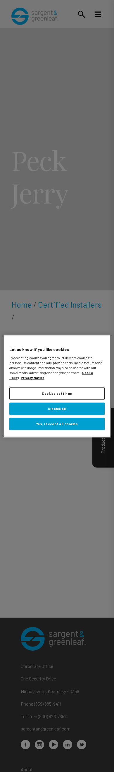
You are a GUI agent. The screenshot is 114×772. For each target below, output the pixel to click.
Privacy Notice (32, 378)
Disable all (57, 408)
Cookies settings (57, 393)
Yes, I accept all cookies (57, 423)
